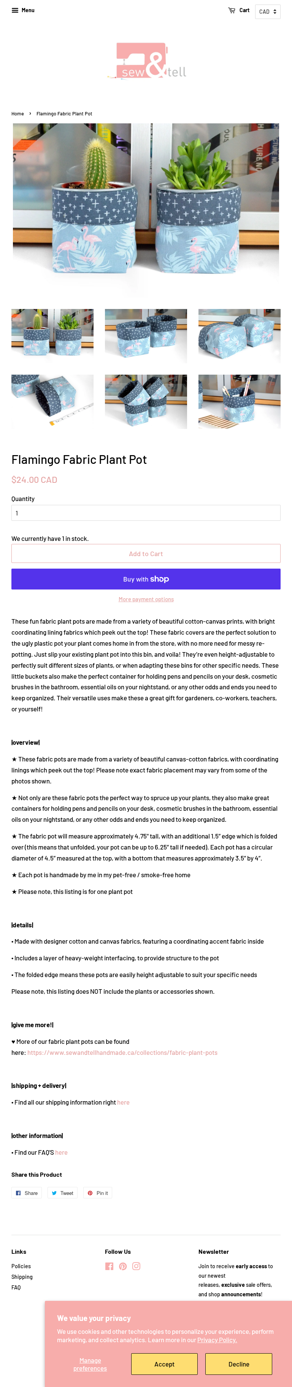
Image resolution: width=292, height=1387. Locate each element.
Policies (21, 1266)
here (123, 1102)
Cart (243, 10)
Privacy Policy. (217, 1339)
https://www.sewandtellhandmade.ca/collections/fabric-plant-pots (122, 1052)
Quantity (23, 498)
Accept (164, 1364)
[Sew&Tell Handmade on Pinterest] (123, 1267)
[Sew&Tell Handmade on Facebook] (109, 1267)
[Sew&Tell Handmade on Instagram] (136, 1267)
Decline (239, 1364)
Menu (28, 10)
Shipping (22, 1277)
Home (17, 113)
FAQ (16, 1287)
